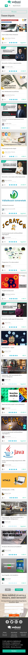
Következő (18, 589)
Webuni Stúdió (14, 637)
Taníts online (14, 634)
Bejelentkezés (17, 5)
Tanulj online (23, 634)
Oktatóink (4, 635)
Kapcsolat (4, 634)
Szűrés (15, 11)
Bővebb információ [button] (16, 647)
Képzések (23, 635)
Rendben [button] (14, 651)
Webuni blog (14, 635)
